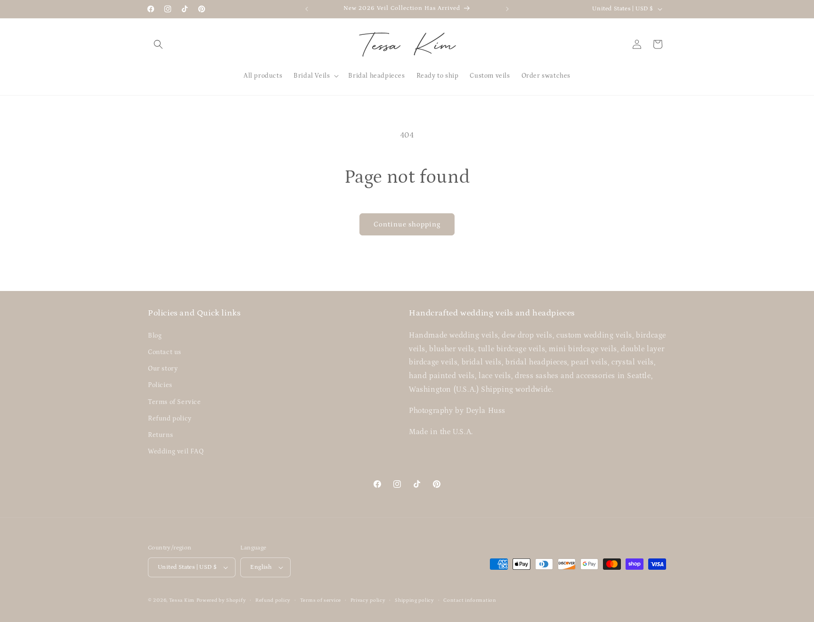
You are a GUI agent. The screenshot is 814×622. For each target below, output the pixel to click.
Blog (155, 335)
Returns (160, 435)
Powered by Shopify (221, 600)
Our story (163, 368)
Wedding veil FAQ (176, 451)
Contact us (164, 352)
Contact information (469, 600)
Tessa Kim (182, 600)
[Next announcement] (507, 9)
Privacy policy (368, 600)
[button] (158, 44)
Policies (160, 385)
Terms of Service (174, 402)
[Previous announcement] (306, 9)
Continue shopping (407, 224)
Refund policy (170, 418)
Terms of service (320, 600)
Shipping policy (414, 600)
